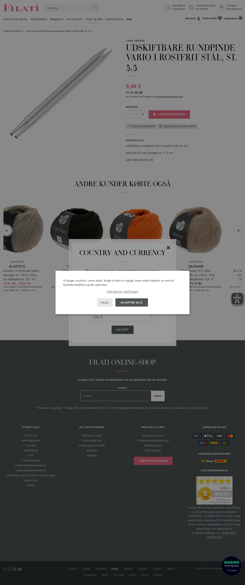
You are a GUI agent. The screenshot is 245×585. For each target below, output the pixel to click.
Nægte (104, 302)
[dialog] (122, 292)
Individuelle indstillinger (122, 291)
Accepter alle (132, 302)
